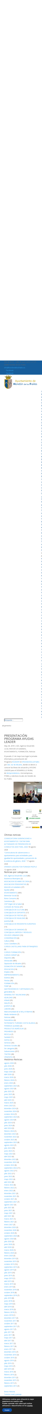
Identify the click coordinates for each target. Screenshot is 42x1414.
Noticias (32, 751)
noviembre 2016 (10, 1355)
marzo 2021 (8, 1219)
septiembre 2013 (10, 1386)
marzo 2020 (8, 1250)
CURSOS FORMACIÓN (12, 952)
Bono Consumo (10, 898)
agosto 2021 (9, 1205)
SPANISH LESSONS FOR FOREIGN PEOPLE (20, 867)
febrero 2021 (9, 1222)
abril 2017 (8, 1340)
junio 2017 (8, 1335)
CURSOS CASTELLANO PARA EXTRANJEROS (21, 946)
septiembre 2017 (10, 1326)
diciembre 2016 (10, 1352)
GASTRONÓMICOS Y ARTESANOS (17, 989)
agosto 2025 (9, 1088)
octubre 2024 (9, 1114)
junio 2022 (8, 1176)
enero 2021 (8, 1224)
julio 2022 (8, 1173)
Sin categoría (9, 1048)
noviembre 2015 (10, 1380)
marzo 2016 (8, 1372)
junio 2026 (8, 1069)
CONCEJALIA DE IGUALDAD (14, 918)
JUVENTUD (8, 1006)
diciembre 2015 (10, 1377)
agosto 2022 (9, 1170)
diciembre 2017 (10, 1318)
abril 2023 (8, 1156)
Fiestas (7, 980)
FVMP (6, 986)
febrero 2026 (9, 1080)
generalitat (8, 992)
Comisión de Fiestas (11, 907)
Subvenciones (9, 1051)
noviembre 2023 (10, 1137)
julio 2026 (8, 1066)
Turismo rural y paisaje (12, 1394)
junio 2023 (8, 1151)
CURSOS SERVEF (10, 955)
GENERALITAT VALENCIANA (15, 995)
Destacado (8, 960)
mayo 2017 (8, 1338)
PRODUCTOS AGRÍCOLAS (14, 1028)
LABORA (7, 1009)
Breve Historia (9, 1391)
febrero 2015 (9, 1383)
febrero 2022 (9, 1188)
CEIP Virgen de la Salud (12, 904)
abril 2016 (8, 1369)
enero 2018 (8, 1315)
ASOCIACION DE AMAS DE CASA (16, 881)
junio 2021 (8, 1210)
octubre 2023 (9, 1139)
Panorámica (8, 1020)
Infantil (6, 1000)
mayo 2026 (8, 1071)
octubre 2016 (9, 1357)
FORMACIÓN (23, 751)
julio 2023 (8, 1148)
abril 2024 (8, 1128)
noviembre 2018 (10, 1289)
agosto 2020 (9, 1239)
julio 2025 (8, 1091)
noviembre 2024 (10, 1111)
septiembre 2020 (10, 1236)
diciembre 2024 (10, 1108)
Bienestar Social (10, 895)
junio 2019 (8, 1275)
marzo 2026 (8, 1077)
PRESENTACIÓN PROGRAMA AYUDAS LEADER (19, 738)
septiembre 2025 (10, 1086)
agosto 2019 (9, 1270)
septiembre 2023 (10, 1142)
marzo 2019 (8, 1284)
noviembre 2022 (10, 1162)
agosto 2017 (9, 1329)
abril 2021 (8, 1216)
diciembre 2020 (10, 1227)
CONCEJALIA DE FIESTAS (13, 915)
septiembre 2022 (10, 1168)
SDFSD (7, 1040)
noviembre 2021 (10, 1196)
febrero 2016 (9, 1374)
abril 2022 (8, 1182)
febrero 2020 (9, 1253)
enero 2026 (8, 1083)
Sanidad (7, 1037)
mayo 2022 (8, 1179)
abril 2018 (8, 1306)
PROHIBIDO (8, 1031)
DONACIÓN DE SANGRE (13, 966)
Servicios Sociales (11, 1045)
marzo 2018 (8, 1309)
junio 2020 (8, 1244)
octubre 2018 (9, 1292)
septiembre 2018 (10, 1295)
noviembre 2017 (10, 1321)
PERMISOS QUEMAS (12, 1026)
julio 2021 (8, 1207)
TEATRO (7, 1054)
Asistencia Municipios (12, 878)
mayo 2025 (8, 1097)
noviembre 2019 (10, 1261)
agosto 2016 (9, 1360)
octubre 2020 (9, 1233)
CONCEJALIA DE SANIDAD (14, 929)
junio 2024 (8, 1125)
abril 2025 (8, 1100)
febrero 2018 (9, 1312)
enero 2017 (8, 1349)
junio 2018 (8, 1301)
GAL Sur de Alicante (14, 765)
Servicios (7, 1043)
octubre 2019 (9, 1264)
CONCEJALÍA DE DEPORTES (14, 912)
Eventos (7, 977)
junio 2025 (8, 1094)
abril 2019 (8, 1281)
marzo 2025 (8, 1103)
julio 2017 (8, 1332)
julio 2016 (8, 1363)
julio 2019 (8, 1272)
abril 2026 (8, 1074)
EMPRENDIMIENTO (11, 975)
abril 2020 (8, 1247)
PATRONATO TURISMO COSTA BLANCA (19, 1023)
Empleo (7, 972)
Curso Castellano (10, 943)
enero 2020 (8, 1255)
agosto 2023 (9, 1145)
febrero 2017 (9, 1346)
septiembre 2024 (10, 1117)
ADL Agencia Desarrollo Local (15, 876)
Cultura (7, 941)
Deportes (7, 958)
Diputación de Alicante (12, 963)
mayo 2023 (8, 1154)
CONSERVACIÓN (10, 938)
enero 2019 (8, 1287)
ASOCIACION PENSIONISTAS (15, 884)
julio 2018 (8, 1298)
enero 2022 (8, 1190)
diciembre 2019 (10, 1258)
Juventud (7, 921)
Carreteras (8, 901)
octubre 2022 (9, 1165)
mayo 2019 (8, 1278)
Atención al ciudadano (17, 749)
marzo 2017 (8, 1343)
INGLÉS (7, 1003)
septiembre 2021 (10, 1202)
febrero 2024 (9, 1131)
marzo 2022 (8, 1185)
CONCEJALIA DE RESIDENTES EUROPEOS (20, 924)
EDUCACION (9, 969)
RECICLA (7, 1034)
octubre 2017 (9, 1323)
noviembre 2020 (10, 1230)
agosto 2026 (9, 1063)
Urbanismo (8, 1057)
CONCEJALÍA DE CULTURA (14, 910)
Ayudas (7, 890)
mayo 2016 (8, 1366)
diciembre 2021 (10, 1193)
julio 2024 (8, 1122)
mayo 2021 (8, 1213)
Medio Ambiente (10, 1014)
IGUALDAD (8, 997)
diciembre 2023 (10, 1134)
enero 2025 (8, 1105)
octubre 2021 (9, 1199)
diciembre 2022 (10, 1159)
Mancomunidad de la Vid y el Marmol (18, 1012)
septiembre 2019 (10, 1267)
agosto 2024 (9, 1120)
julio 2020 (8, 1241)
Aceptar (7, 1410)
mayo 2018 (8, 1304)
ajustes (30, 1406)
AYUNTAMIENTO (10, 751)
